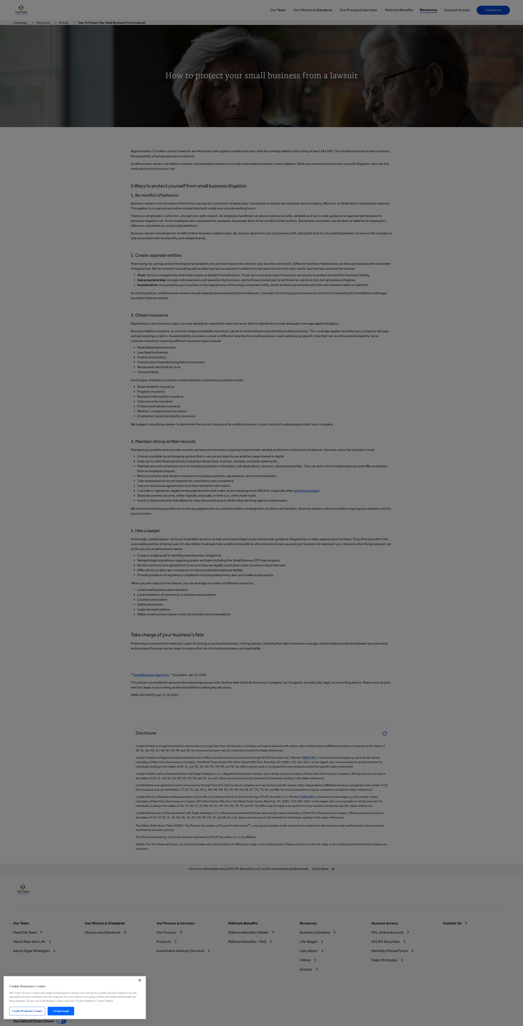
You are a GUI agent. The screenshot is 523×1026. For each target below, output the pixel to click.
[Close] (139, 980)
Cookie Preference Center (27, 1011)
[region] (74, 997)
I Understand (61, 1011)
